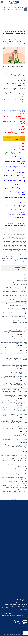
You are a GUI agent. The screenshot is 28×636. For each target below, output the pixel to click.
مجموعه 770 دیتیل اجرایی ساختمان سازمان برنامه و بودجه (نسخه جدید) (14, 461)
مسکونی (19, 29)
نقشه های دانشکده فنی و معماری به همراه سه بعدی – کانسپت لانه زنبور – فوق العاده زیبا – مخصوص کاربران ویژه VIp (20, 258)
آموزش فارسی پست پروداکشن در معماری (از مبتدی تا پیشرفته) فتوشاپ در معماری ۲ (15, 279)
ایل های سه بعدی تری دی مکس (11, 39)
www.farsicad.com (6, 88)
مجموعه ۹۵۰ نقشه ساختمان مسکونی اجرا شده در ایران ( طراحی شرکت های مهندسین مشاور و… (14, 313)
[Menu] (26, 2)
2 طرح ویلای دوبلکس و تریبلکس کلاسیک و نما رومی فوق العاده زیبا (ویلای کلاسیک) (15, 465)
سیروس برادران (13, 36)
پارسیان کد (8, 238)
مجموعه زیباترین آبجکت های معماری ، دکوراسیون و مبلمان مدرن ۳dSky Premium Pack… (14, 317)
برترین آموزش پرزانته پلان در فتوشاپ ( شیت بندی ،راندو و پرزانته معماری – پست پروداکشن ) (14, 478)
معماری (16, 29)
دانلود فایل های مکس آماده (10, 241)
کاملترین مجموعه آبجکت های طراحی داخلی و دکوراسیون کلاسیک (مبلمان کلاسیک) (14, 300)
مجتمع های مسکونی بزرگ (11, 237)
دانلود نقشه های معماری (19, 242)
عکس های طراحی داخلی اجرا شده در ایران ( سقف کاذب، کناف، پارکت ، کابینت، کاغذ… (14, 296)
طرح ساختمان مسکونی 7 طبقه (13, 243)
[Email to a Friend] (15, 230)
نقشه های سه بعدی (8, 249)
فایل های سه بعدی (19, 28)
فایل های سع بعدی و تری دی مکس (16, 235)
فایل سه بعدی (22, 246)
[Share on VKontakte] (10, 230)
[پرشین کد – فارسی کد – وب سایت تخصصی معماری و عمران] (14, 2)
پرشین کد (24, 239)
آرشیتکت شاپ (12, 238)
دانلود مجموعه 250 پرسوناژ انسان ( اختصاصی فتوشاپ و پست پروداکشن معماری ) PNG (15, 482)
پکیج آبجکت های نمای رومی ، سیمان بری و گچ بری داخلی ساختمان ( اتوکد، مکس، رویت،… (15, 287)
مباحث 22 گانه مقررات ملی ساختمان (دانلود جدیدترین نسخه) (14, 455)
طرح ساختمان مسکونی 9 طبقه (14, 245)
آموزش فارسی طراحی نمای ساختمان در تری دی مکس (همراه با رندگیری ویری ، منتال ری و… (15, 283)
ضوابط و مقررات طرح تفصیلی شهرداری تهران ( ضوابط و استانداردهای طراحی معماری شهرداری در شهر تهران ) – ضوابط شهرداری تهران (14, 487)
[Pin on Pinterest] (13, 230)
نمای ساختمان (9, 250)
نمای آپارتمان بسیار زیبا (17, 250)
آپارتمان (17, 238)
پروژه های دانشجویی (13, 234)
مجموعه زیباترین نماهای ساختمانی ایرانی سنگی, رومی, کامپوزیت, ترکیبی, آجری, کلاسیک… (15, 321)
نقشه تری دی (6, 246)
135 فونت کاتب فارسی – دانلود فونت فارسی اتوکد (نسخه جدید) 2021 (15, 492)
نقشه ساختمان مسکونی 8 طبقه (18, 249)
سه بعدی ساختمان (22, 243)
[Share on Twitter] (17, 230)
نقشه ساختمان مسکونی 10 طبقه (20, 247)
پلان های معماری (12, 239)
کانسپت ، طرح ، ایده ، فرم (12, 28)
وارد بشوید (13, 269)
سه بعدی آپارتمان (6, 242)
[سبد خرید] (2, 2)
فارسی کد (6, 245)
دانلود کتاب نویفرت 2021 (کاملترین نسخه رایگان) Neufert (15, 458)
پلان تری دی (18, 239)
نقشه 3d (10, 246)
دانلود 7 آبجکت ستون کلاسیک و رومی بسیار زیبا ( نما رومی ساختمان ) (14, 469)
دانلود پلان (7, 239)
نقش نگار (14, 246)
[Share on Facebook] (20, 230)
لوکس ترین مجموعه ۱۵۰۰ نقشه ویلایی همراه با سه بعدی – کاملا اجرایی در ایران (14, 308)
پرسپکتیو (4, 238)
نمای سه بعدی (16, 251)
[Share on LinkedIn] (8, 230)
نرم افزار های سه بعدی (15, 44)
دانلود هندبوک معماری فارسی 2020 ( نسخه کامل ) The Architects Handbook (15, 473)
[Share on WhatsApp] (22, 230)
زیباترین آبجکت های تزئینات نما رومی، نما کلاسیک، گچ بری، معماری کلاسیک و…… (14, 292)
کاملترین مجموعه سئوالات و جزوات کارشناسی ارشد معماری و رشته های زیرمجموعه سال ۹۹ (15, 304)
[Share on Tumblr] (6, 230)
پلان (21, 239)
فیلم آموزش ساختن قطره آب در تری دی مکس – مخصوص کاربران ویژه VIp (7, 258)
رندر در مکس (12, 242)
